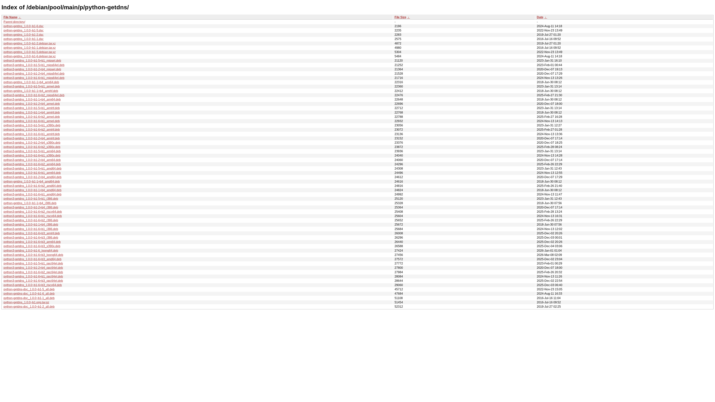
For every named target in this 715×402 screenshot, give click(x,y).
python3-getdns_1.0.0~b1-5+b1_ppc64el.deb (33, 263)
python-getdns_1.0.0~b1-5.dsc (24, 30)
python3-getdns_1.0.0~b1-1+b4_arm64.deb (32, 99)
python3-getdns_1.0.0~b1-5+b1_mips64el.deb (34, 65)
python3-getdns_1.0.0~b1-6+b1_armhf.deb (32, 134)
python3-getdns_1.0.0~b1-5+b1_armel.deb (32, 86)
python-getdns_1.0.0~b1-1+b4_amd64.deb (32, 181)
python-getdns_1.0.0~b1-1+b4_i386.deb (30, 203)
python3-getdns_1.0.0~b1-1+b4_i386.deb (31, 224)
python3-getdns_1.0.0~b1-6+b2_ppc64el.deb (33, 272)
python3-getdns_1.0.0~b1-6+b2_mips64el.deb (34, 95)
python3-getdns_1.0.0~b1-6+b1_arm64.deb (32, 172)
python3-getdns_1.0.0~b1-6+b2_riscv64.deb (33, 211)
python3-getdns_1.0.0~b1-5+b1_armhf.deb (32, 108)
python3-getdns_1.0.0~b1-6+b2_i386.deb (31, 220)
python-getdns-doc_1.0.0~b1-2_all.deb (29, 306)
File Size (400, 17)
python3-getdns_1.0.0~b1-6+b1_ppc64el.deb (33, 276)
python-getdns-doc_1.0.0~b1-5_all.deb (29, 289)
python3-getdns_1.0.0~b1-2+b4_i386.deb (31, 207)
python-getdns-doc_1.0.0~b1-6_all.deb (29, 293)
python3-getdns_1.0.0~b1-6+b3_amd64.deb (32, 259)
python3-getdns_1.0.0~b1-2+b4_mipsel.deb (32, 69)
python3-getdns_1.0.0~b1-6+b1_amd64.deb (32, 194)
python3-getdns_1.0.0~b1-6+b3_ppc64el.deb (33, 280)
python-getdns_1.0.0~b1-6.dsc (24, 26)
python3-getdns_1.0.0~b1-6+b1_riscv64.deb (33, 216)
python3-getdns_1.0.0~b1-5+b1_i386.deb (31, 198)
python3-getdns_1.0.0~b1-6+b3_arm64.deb (32, 241)
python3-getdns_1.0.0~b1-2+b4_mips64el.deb (34, 73)
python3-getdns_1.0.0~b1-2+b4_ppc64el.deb (33, 267)
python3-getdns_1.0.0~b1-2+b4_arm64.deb (32, 160)
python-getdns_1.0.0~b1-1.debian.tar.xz (30, 47)
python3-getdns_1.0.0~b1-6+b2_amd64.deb (32, 185)
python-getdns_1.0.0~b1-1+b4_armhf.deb (31, 90)
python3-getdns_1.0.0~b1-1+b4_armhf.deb (32, 112)
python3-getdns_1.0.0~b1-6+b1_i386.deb (31, 229)
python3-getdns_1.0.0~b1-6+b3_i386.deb (31, 237)
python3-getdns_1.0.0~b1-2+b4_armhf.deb (32, 138)
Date (540, 17)
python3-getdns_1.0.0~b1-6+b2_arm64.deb (32, 164)
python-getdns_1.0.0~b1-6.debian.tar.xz (30, 56)
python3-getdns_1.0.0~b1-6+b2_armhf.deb (32, 129)
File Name (11, 17)
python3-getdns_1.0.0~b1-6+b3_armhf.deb (32, 233)
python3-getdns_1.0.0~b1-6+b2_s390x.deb (32, 147)
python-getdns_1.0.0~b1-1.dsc (24, 39)
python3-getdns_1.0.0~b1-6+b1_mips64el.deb (34, 77)
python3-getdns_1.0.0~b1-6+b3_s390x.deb (32, 246)
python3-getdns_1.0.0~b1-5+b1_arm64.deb (32, 151)
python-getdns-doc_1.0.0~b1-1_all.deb (29, 298)
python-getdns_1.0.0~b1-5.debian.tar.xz (30, 52)
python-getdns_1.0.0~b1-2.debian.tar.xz (30, 43)
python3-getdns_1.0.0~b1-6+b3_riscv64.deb (33, 285)
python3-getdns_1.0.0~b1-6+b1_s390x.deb (32, 155)
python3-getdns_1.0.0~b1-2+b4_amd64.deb (32, 177)
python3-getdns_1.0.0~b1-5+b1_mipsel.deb (32, 60)
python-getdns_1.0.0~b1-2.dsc (24, 34)
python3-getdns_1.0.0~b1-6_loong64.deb (31, 250)
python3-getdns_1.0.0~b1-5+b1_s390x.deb (32, 125)
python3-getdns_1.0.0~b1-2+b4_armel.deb (32, 103)
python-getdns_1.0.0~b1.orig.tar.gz (26, 302)
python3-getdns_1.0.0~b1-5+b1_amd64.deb (32, 168)
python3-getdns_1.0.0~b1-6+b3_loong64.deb (33, 254)
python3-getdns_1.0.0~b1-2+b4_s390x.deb (32, 142)
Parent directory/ (14, 21)
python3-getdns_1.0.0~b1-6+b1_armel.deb (32, 121)
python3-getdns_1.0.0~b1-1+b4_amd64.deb (32, 190)
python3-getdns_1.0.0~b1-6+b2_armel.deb (32, 116)
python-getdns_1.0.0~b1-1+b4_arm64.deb (31, 82)
